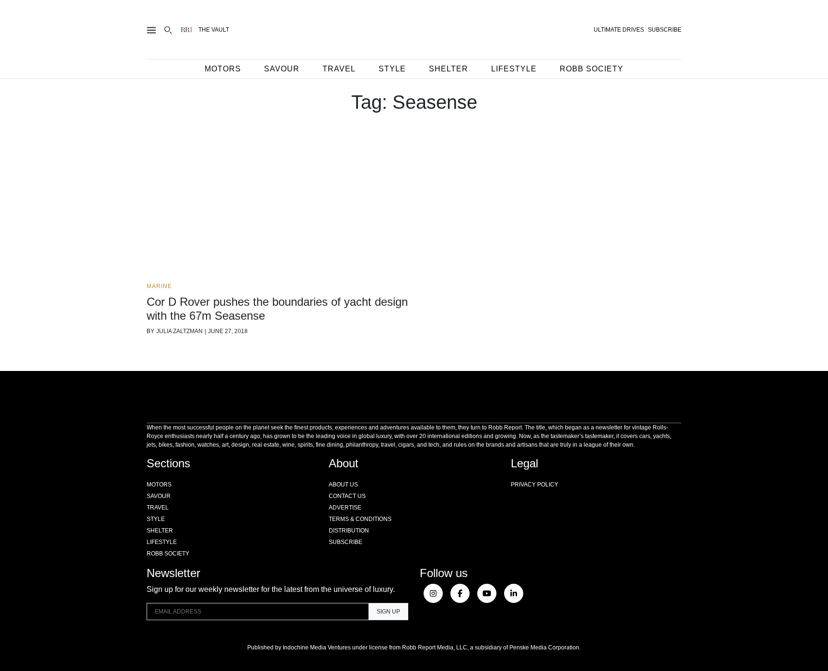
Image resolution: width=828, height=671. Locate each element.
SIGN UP (388, 611)
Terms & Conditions (360, 519)
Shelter (448, 69)
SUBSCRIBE (664, 29)
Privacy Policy (534, 484)
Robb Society (591, 69)
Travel (339, 69)
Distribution (349, 530)
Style (392, 69)
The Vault (213, 29)
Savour (281, 69)
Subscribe (345, 542)
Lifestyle (514, 69)
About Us (343, 484)
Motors (223, 69)
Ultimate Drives (619, 29)
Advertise (345, 507)
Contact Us (347, 496)
